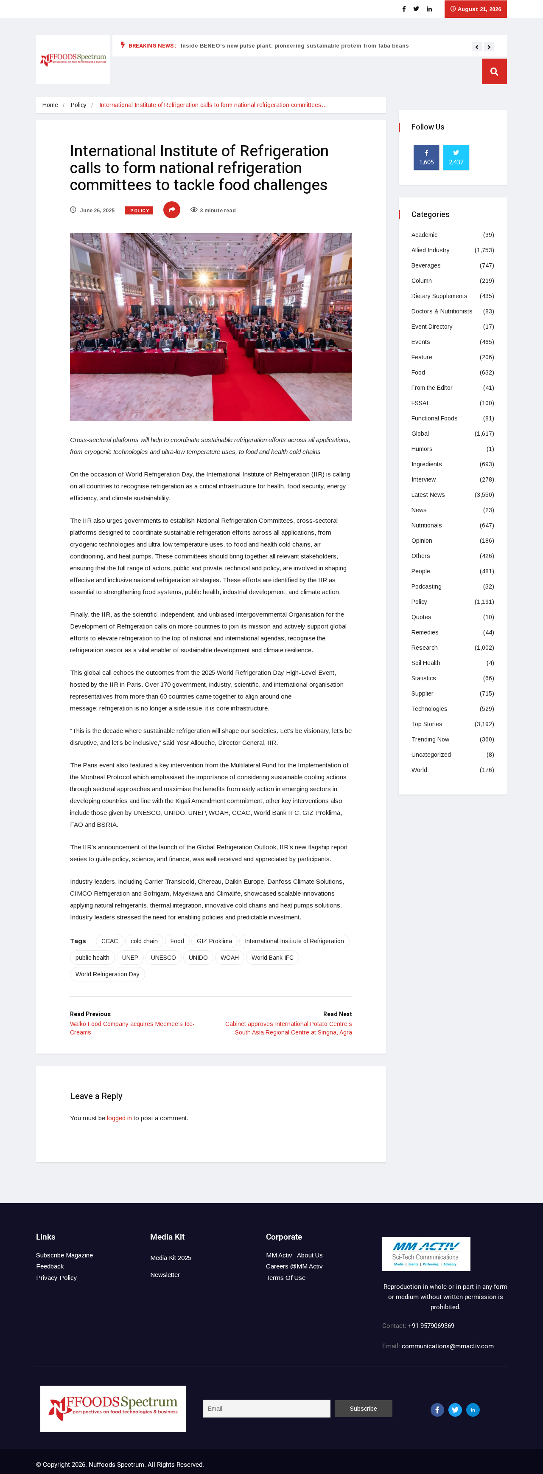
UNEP (130, 957)
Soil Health (425, 662)
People (420, 571)
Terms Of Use (285, 1277)
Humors (422, 448)
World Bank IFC (273, 957)
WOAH (230, 957)
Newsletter (165, 1274)
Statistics (423, 678)
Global (420, 433)
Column (421, 280)
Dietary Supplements (439, 296)
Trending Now (430, 739)
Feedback (50, 1266)
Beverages (426, 265)
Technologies (429, 708)
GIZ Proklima (214, 941)
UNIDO (198, 957)
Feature (421, 357)
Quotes (421, 617)
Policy (79, 104)
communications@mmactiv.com (447, 1346)
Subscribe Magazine (64, 1255)
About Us (310, 1255)
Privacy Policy (56, 1277)
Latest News (428, 494)
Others (420, 555)
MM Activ (279, 1255)
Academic (424, 234)
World (419, 770)
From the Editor (432, 387)
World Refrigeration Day (108, 974)
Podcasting (426, 586)
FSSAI (419, 403)
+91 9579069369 (431, 1326)
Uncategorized (431, 754)
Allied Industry (430, 250)
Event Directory (432, 326)
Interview (423, 479)
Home (50, 104)
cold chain (144, 941)
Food (177, 941)
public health (92, 957)
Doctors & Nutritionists (442, 311)
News (419, 510)
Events (420, 341)
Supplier (422, 693)
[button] (477, 47)
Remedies (425, 632)
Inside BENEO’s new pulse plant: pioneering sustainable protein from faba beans (295, 45)
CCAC (109, 941)
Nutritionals (426, 525)
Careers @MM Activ (294, 1266)
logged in (119, 1118)
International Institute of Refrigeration (294, 941)
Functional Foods (434, 418)
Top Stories (426, 724)
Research (424, 647)
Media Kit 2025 (170, 1257)
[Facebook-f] (437, 1410)
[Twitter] (455, 1410)
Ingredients (426, 464)
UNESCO (163, 957)
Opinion (421, 540)
